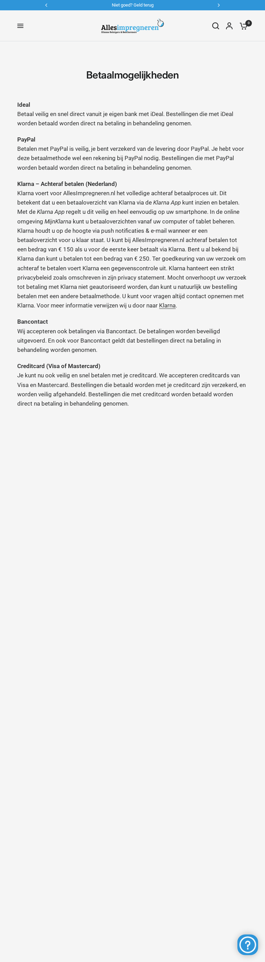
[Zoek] (216, 25)
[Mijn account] (229, 25)
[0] (242, 25)
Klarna (167, 305)
